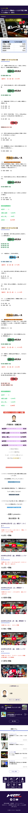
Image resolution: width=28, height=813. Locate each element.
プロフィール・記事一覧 (14, 699)
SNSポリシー (4, 805)
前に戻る (14, 721)
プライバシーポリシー (19, 803)
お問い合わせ (14, 806)
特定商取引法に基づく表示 (14, 805)
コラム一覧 (14, 771)
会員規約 (12, 803)
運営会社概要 (6, 803)
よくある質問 (23, 805)
